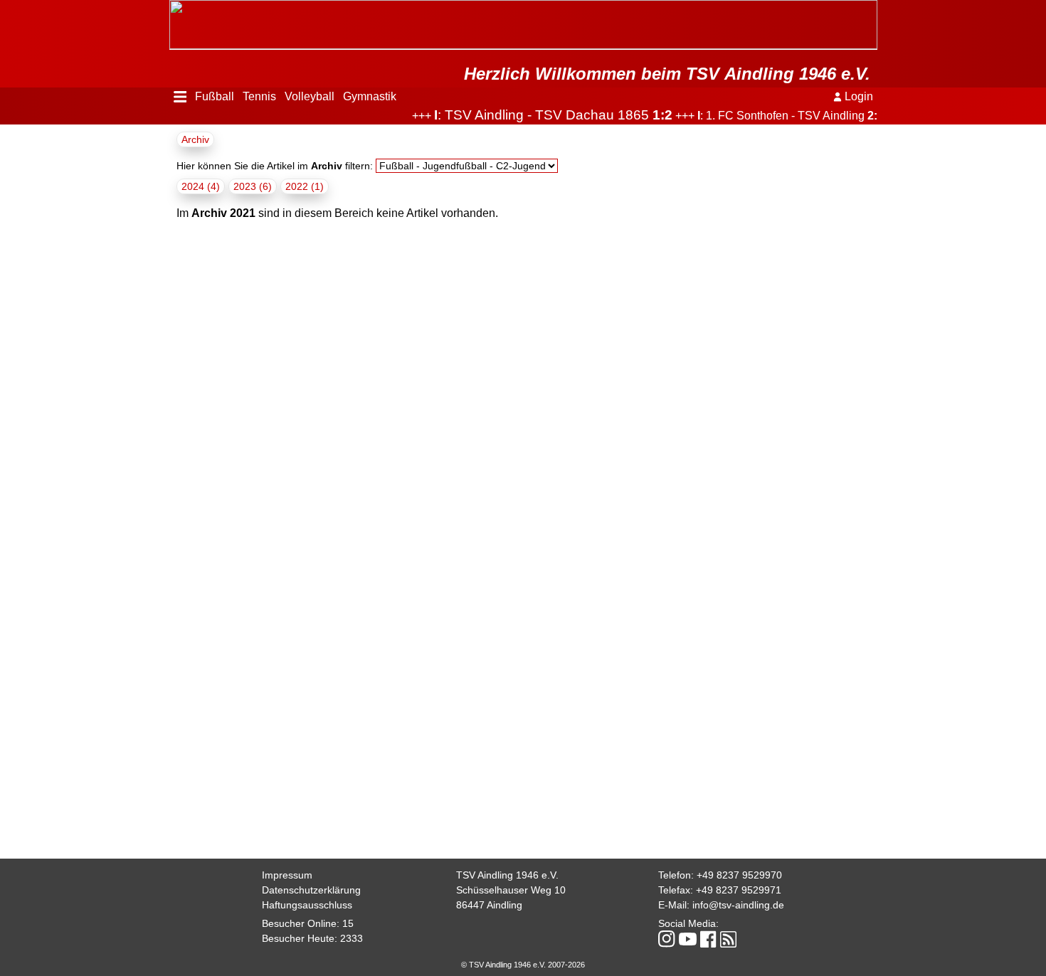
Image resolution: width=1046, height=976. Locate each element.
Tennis (259, 96)
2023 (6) (252, 186)
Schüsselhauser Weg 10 (511, 890)
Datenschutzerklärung (311, 890)
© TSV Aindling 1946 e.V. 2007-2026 (523, 964)
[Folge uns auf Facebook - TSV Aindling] (708, 940)
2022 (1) (304, 186)
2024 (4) (200, 186)
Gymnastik (369, 96)
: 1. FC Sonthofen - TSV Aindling (775, 116)
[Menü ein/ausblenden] (180, 96)
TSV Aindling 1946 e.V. (507, 875)
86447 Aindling (489, 905)
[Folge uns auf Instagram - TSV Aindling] (666, 940)
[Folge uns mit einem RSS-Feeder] (728, 940)
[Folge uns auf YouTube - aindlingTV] (688, 940)
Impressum (287, 875)
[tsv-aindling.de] (172, 7)
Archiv (195, 139)
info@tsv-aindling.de (738, 905)
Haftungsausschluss (307, 905)
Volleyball (309, 96)
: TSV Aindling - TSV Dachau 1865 (537, 114)
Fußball (214, 96)
